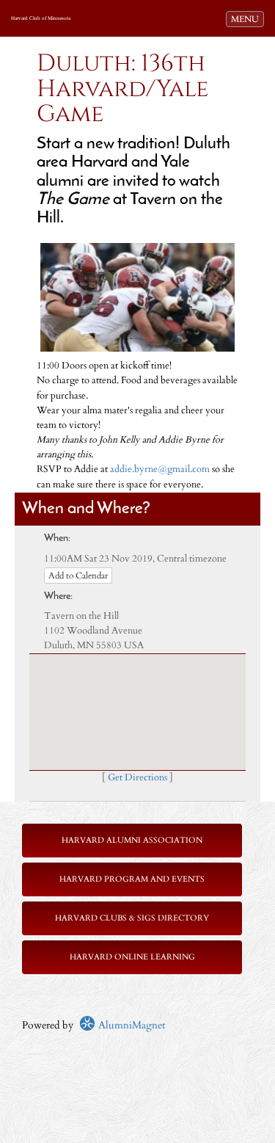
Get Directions (137, 778)
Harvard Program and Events (132, 879)
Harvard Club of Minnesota (40, 18)
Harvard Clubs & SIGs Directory (132, 918)
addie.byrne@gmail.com (160, 469)
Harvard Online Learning (132, 956)
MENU (247, 18)
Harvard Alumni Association (132, 840)
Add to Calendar (78, 575)
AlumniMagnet (130, 1025)
